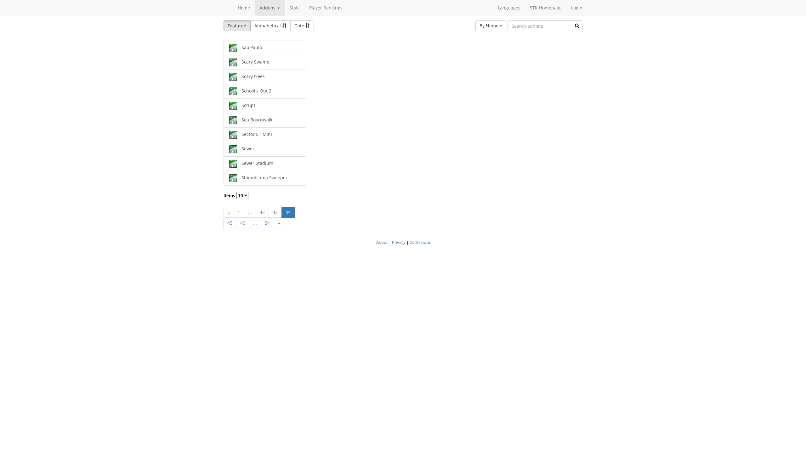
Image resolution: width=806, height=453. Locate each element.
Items (230, 196)
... (250, 212)
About (382, 242)
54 (267, 223)
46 (242, 223)
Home (244, 8)
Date (299, 26)
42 (262, 212)
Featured (237, 26)
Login (576, 8)
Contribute (420, 242)
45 (229, 223)
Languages (509, 8)
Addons (268, 8)
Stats (294, 8)
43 (275, 212)
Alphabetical (268, 26)
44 (288, 212)
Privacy (399, 242)
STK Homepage (546, 8)
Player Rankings (326, 8)
